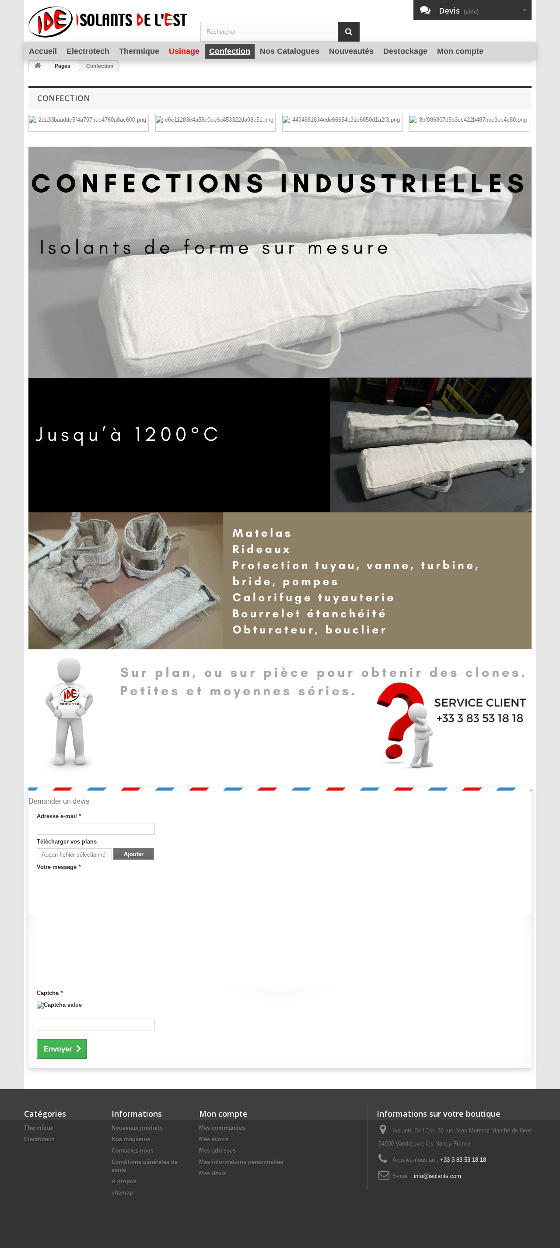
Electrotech (39, 1139)
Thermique (38, 1128)
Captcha (50, 993)
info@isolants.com (437, 1176)
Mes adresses (217, 1150)
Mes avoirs (213, 1139)
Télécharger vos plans (67, 841)
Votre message (58, 867)
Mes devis (212, 1173)
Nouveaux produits (137, 1128)
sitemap (122, 1192)
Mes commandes (222, 1128)
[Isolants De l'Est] (107, 23)
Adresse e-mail (59, 816)
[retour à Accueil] (37, 66)
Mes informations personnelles (241, 1162)
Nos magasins (131, 1139)
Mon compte (223, 1113)
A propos (124, 1181)
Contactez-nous (133, 1150)
